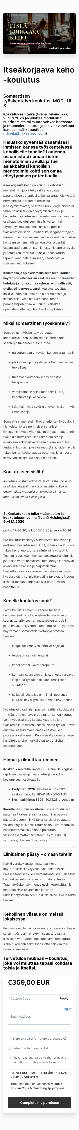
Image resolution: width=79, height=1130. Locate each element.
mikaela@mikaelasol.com (24, 133)
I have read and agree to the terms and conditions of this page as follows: (39, 1060)
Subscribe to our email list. (31, 1048)
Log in (67, 1009)
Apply (64, 998)
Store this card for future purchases (39, 1038)
